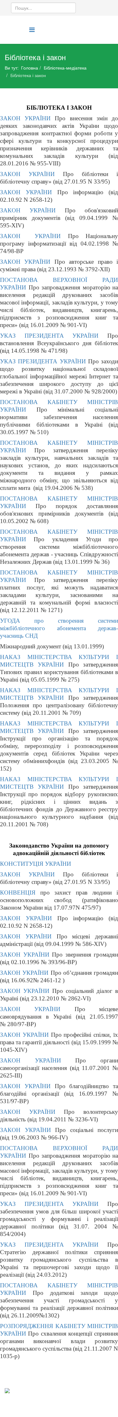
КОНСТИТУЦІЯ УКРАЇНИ (35, 863)
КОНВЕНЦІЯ (18, 892)
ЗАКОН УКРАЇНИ (27, 118)
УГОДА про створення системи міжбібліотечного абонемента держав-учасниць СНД (59, 628)
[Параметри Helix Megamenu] (32, 29)
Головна (29, 68)
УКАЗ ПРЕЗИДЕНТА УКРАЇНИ (49, 335)
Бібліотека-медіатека (65, 68)
